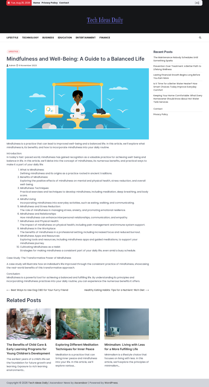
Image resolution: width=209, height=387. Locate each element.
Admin (12, 65)
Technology (30, 37)
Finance (104, 37)
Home (36, 2)
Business (48, 37)
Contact (64, 2)
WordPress (111, 383)
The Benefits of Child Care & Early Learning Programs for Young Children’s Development (28, 349)
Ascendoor (81, 383)
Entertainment (86, 37)
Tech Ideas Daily (38, 383)
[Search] (200, 37)
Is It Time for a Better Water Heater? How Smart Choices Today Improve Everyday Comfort (175, 87)
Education (65, 37)
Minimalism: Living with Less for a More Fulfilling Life (124, 347)
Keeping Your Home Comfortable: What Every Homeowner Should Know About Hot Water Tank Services (177, 99)
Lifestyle (12, 37)
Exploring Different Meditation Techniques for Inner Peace (77, 347)
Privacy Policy (50, 2)
